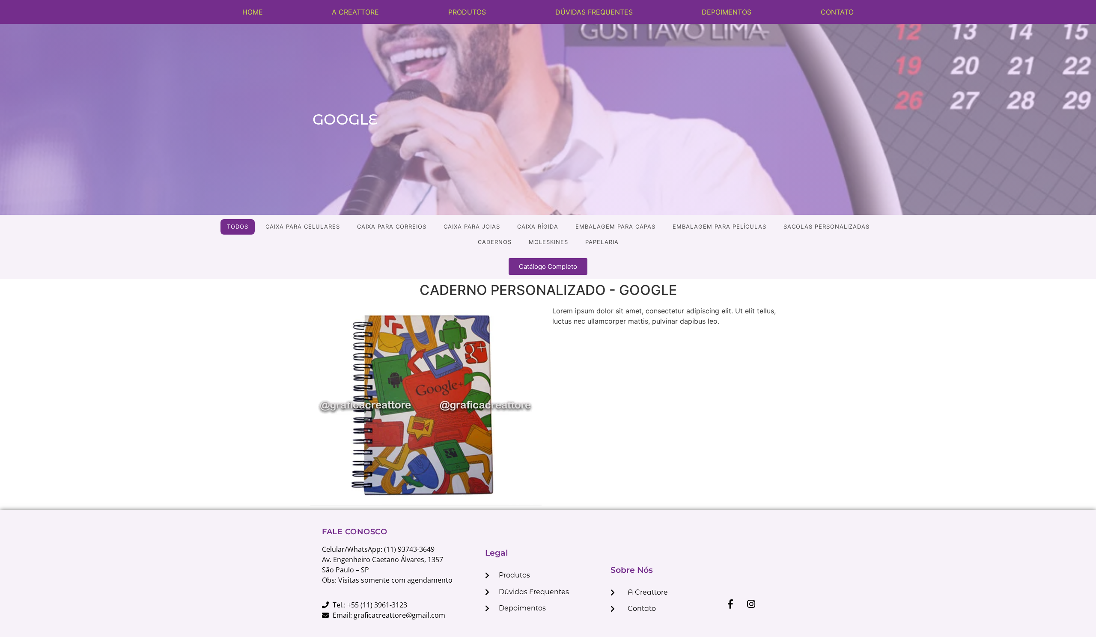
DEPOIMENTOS (726, 12)
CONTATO (837, 12)
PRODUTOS (467, 12)
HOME (252, 12)
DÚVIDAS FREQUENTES (594, 12)
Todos (237, 226)
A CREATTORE (355, 12)
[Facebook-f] (730, 604)
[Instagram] (751, 604)
